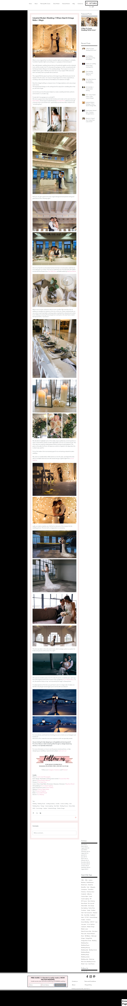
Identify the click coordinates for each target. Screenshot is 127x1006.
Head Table (56, 806)
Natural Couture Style (86, 931)
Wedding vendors (85, 956)
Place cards (83, 933)
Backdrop (83, 882)
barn (86, 963)
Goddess (93, 910)
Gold (70, 803)
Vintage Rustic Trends (86, 940)
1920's (82, 880)
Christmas (83, 891)
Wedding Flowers (64, 806)
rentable (58, 803)
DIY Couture (84, 901)
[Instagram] (90, 976)
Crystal (90, 896)
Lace (96, 922)
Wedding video (84, 959)
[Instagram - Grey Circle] (84, 971)
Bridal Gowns (84, 884)
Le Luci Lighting (90, 924)
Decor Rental (84, 903)
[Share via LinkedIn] (40, 813)
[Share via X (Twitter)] (37, 813)
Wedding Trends (41, 803)
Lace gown (83, 924)
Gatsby (88, 910)
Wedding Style (84, 950)
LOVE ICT (92, 922)
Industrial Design (52, 808)
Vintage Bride (89, 938)
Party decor (94, 931)
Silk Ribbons (87, 936)
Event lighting (84, 908)
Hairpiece (95, 912)
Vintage (42, 806)
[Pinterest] (94, 976)
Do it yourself (91, 903)
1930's (34, 808)
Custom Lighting (49, 806)
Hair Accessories (88, 912)
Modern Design (61, 808)
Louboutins (83, 926)
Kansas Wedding (85, 922)
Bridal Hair (90, 884)
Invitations (88, 919)
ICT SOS (87, 917)
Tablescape (93, 936)
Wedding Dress (36, 806)
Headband (92, 915)
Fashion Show (91, 908)
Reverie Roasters (91, 933)
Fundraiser (83, 910)
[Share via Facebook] (33, 813)
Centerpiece (84, 889)
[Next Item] (95, 22)
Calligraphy (92, 887)
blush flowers (91, 963)
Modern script (84, 929)
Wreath (83, 963)
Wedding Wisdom (85, 952)
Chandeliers (90, 889)
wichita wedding (64, 803)
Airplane (45, 808)
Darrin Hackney (91, 901)
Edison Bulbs (72, 806)
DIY (90, 898)
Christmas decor (90, 891)
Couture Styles (84, 896)
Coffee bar (89, 894)
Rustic (82, 936)
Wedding (35, 803)
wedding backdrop (50, 803)
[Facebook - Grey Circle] (82, 971)
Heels (82, 917)
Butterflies (83, 887)
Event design (39, 808)
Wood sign (91, 959)
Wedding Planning (85, 947)
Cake (88, 887)
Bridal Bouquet (90, 882)
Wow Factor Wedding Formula (88, 961)
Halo (82, 915)
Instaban (83, 919)
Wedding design (85, 954)
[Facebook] (87, 976)
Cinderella (83, 894)
